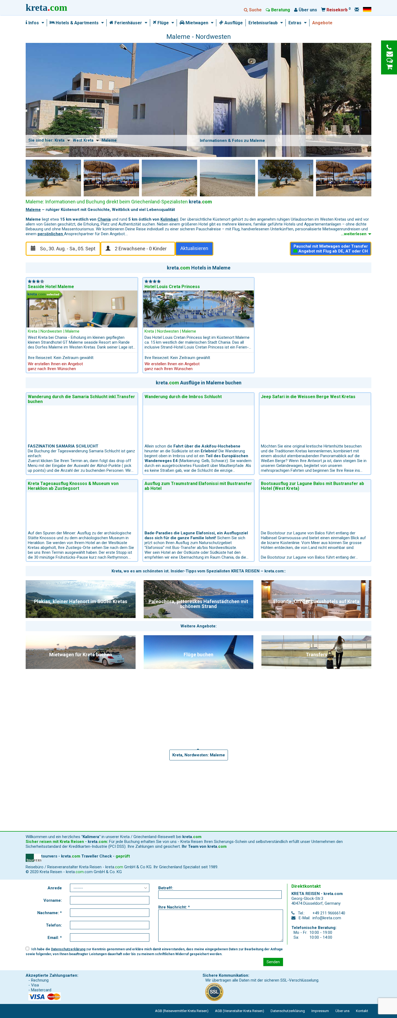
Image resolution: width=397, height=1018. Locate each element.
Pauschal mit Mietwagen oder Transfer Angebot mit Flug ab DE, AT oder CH (331, 249)
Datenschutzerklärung (68, 949)
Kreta (60, 140)
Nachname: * (49, 912)
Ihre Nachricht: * (174, 907)
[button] (41, 23)
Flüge (162, 23)
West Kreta (83, 140)
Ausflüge (233, 23)
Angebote (322, 23)
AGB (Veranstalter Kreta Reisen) (239, 1011)
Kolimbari (169, 219)
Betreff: (165, 888)
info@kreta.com (326, 917)
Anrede (55, 888)
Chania (104, 219)
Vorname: (52, 900)
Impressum (320, 1011)
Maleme (33, 209)
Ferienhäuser (127, 23)
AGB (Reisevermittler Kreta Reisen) (181, 1011)
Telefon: (54, 925)
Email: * (55, 937)
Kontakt (362, 1011)
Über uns (342, 1011)
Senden (273, 962)
